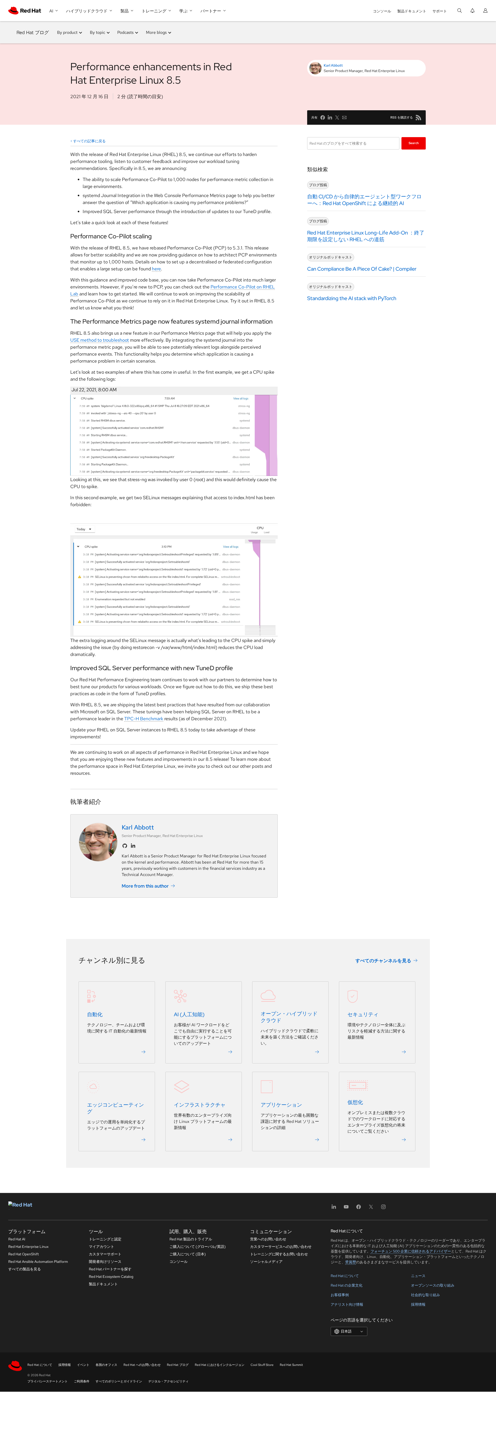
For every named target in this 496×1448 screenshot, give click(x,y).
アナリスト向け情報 (347, 1304)
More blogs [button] (156, 32)
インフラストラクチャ (200, 1105)
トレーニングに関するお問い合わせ (279, 1254)
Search (414, 143)
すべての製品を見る (24, 1269)
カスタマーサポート (105, 1254)
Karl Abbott (333, 65)
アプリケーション (281, 1105)
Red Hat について (345, 1275)
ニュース (418, 1275)
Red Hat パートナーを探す (110, 1269)
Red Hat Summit (291, 1365)
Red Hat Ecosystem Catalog (111, 1276)
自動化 (95, 1014)
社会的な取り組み (425, 1295)
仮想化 (355, 1102)
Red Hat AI (16, 1239)
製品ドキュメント (411, 11)
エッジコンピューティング (115, 1108)
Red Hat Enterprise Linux (28, 1246)
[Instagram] (383, 1208)
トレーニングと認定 (105, 1239)
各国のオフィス (106, 1365)
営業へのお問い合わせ (268, 1239)
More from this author (145, 886)
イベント (83, 1365)
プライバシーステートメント (47, 1381)
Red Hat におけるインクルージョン (219, 1365)
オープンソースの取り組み (432, 1285)
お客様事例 (340, 1295)
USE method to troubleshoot (99, 340)
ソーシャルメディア (266, 1261)
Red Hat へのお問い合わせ (142, 1365)
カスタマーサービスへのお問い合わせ (281, 1246)
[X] (371, 1208)
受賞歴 (350, 1262)
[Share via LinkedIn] (330, 117)
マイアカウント (101, 1246)
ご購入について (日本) (187, 1254)
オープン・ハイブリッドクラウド (289, 1017)
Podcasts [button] (125, 32)
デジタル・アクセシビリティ (168, 1381)
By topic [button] (97, 32)
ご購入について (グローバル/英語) (197, 1246)
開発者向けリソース (105, 1261)
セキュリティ (362, 1014)
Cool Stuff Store (262, 1365)
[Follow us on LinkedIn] (133, 846)
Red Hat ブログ (33, 32)
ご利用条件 (81, 1381)
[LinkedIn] (334, 1208)
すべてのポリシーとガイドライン (119, 1381)
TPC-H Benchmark (143, 719)
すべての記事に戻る (89, 141)
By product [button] (67, 32)
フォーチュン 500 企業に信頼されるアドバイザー (410, 1251)
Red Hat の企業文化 (346, 1285)
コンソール (382, 11)
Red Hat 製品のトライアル (190, 1239)
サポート (439, 11)
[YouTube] (346, 1208)
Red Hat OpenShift (23, 1254)
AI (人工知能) (189, 1014)
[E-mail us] (344, 117)
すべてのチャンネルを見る (383, 961)
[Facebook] (358, 1208)
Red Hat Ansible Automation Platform (38, 1261)
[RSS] (418, 117)
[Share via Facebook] (323, 117)
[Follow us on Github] (125, 846)
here (156, 269)
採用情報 (418, 1304)
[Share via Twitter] (337, 117)
